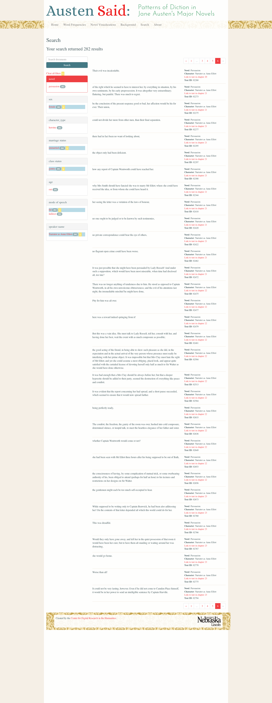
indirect (52, 213)
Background (128, 24)
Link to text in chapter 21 (195, 93)
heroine (52, 127)
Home (55, 24)
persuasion (54, 86)
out (50, 189)
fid (50, 209)
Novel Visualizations (103, 24)
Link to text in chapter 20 (195, 76)
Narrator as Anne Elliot (60, 234)
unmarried (54, 147)
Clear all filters (54, 73)
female (52, 106)
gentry (52, 168)
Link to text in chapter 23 (195, 496)
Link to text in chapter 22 (195, 290)
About (158, 24)
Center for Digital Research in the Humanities (93, 618)
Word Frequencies (74, 24)
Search (145, 24)
